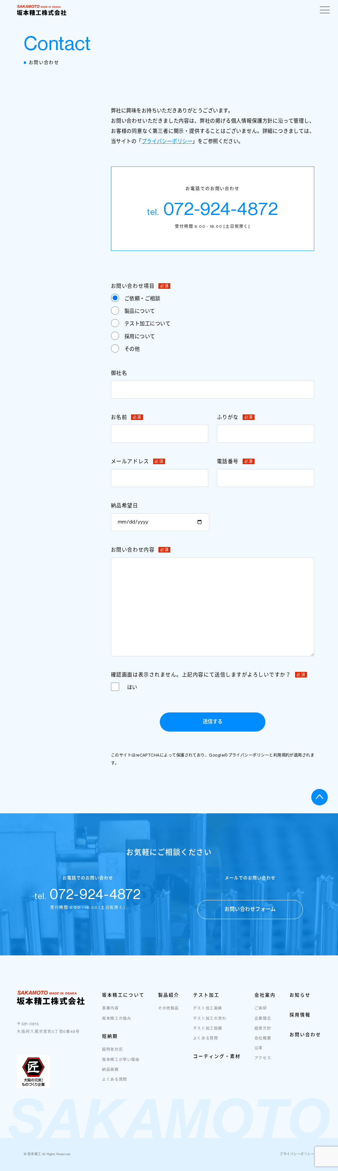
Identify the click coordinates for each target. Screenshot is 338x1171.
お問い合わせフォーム (250, 909)
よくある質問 (114, 1079)
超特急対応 (112, 1049)
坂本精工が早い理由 (120, 1060)
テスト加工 (206, 995)
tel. (87, 896)
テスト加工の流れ (209, 1018)
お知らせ (300, 995)
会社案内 (265, 995)
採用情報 (300, 1014)
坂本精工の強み (116, 1018)
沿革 (258, 1048)
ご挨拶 (260, 1008)
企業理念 (262, 1018)
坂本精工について (123, 995)
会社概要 (262, 1038)
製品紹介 (168, 995)
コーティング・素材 (217, 1056)
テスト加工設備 (207, 1028)
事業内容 (110, 1008)
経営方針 (262, 1028)
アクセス (262, 1058)
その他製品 (168, 1008)
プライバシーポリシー (167, 141)
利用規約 (281, 755)
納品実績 (110, 1069)
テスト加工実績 (207, 1008)
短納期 (110, 1036)
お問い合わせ (305, 1034)
